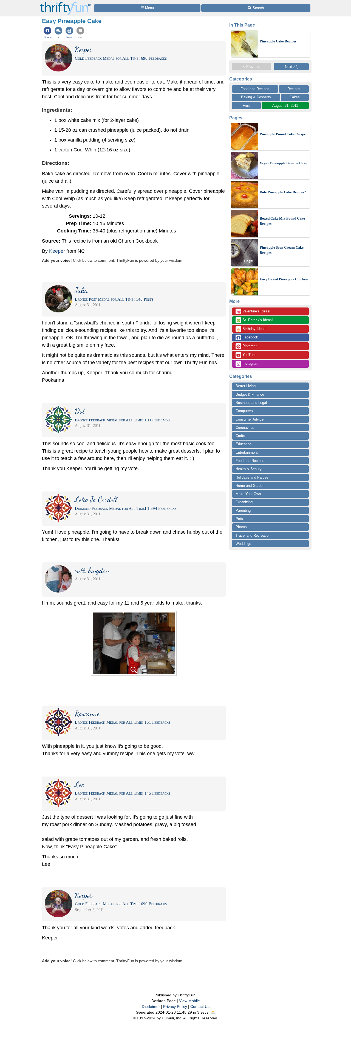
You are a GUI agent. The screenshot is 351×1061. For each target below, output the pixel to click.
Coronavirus (245, 427)
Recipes (293, 89)
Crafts (240, 436)
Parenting (243, 510)
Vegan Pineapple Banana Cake (283, 163)
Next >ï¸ (291, 67)
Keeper (57, 251)
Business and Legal (251, 403)
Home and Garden (250, 486)
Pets (239, 519)
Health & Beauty (249, 469)
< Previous (251, 67)
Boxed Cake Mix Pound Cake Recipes (282, 221)
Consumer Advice (250, 419)
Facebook (249, 337)
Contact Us (200, 1006)
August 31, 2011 (285, 105)
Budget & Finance (250, 394)
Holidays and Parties (252, 477)
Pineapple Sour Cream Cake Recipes (282, 250)
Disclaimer (151, 1006)
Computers (244, 411)
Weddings (243, 544)
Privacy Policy (175, 1006)
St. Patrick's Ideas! (254, 320)
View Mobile (189, 1001)
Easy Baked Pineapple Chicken (284, 279)
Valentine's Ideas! (253, 311)
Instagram (249, 363)
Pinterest (249, 346)
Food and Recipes (254, 89)
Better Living (246, 386)
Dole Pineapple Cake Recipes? (283, 192)
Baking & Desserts (256, 97)
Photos (241, 527)
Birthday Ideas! (251, 329)
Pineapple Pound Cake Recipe (283, 134)
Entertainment (247, 452)
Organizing (244, 502)
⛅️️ (213, 1012)
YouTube (248, 355)
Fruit (246, 105)
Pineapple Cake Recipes (278, 41)
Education (243, 444)
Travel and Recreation (253, 535)
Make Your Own (248, 494)
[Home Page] (65, 3)
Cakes (295, 97)
